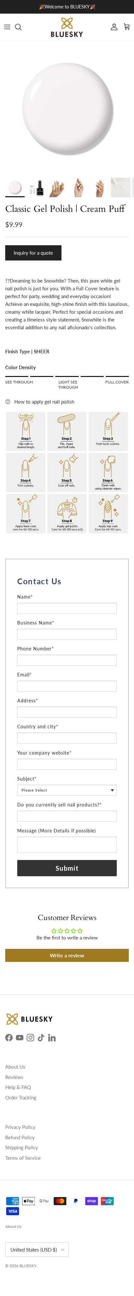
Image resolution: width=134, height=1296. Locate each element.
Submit (67, 868)
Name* (25, 597)
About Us (15, 1067)
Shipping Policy (21, 1147)
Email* (24, 674)
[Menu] (7, 27)
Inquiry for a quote (33, 253)
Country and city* (37, 726)
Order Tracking (20, 1097)
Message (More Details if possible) (56, 830)
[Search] (21, 27)
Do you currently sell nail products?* (59, 804)
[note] (67, 590)
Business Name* (35, 622)
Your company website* (44, 753)
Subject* (27, 778)
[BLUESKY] (67, 27)
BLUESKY (28, 1265)
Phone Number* (35, 648)
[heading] (67, 581)
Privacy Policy (20, 1127)
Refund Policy (20, 1137)
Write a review (67, 955)
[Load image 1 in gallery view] (67, 108)
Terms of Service (23, 1158)
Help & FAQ (18, 1087)
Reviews (14, 1077)
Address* (27, 700)
